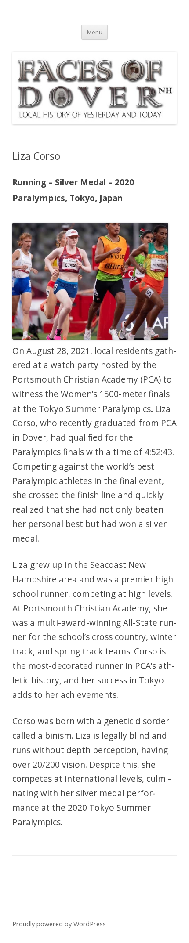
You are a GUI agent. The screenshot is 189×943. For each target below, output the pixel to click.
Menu (94, 32)
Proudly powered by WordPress (59, 923)
